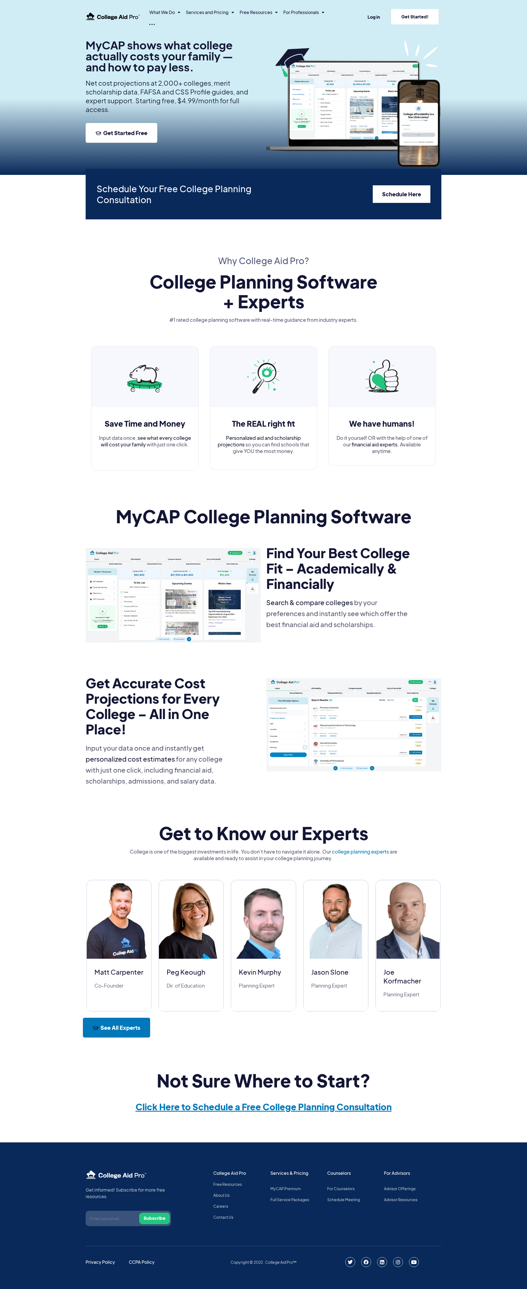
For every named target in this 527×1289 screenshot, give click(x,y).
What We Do (162, 12)
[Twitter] (350, 1262)
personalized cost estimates (130, 759)
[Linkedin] (382, 1262)
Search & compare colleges (309, 602)
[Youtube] (414, 1262)
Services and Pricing (207, 12)
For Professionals (301, 12)
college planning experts (360, 851)
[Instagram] (398, 1262)
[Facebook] (366, 1262)
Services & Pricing (289, 1173)
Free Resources (256, 12)
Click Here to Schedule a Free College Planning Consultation (264, 1106)
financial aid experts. (375, 444)
